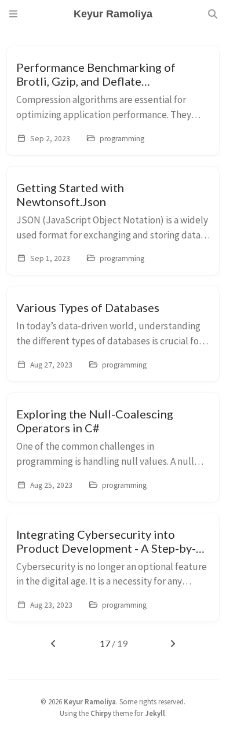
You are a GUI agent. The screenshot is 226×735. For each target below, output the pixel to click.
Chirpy (100, 713)
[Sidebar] (13, 14)
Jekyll (155, 713)
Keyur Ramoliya (90, 701)
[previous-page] (53, 643)
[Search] (212, 14)
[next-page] (173, 643)
